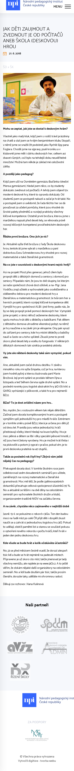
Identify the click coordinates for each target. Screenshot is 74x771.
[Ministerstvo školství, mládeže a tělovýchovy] (37, 735)
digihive (33, 761)
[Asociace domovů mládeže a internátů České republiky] (54, 648)
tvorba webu (48, 761)
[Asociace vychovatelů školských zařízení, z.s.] (20, 647)
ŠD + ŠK (8, 67)
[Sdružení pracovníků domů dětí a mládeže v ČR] (54, 625)
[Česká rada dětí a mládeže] (20, 625)
